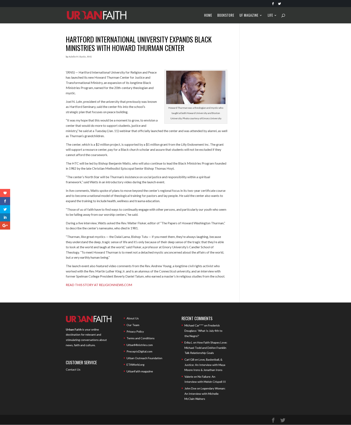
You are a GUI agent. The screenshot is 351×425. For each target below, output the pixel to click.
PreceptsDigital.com (139, 351)
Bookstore (225, 16)
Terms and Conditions (141, 338)
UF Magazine (248, 16)
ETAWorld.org (135, 364)
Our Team (133, 325)
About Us (133, 318)
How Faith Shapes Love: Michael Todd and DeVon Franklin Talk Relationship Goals (205, 348)
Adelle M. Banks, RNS (80, 56)
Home (208, 16)
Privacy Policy (135, 331)
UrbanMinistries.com (140, 345)
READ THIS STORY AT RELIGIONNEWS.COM (99, 285)
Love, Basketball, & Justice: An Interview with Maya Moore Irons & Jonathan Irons (204, 365)
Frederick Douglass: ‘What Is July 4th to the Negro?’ (203, 330)
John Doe (190, 388)
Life (270, 16)
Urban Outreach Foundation (144, 358)
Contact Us (73, 369)
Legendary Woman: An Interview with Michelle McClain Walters (204, 393)
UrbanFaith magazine (140, 371)
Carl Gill (189, 359)
